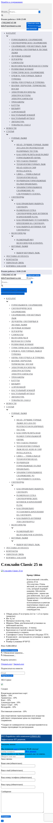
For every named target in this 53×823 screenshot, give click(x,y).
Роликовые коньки (22, 69)
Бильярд (15, 108)
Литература (17, 122)
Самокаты (17, 63)
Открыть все (6, 664)
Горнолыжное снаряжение (26, 40)
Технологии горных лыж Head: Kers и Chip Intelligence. (31, 167)
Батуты (15, 105)
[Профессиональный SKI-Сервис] (2, 684)
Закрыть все (19, 664)
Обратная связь (33, 23)
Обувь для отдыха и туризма (28, 82)
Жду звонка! (30, 751)
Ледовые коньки (21, 56)
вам (15, 749)
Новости (11, 128)
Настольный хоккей (23, 115)
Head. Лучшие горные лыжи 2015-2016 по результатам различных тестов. (32, 148)
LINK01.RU (35, 736)
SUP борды (17, 59)
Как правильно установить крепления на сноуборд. (30, 511)
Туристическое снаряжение (27, 72)
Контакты (12, 259)
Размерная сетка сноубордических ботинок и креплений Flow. (32, 213)
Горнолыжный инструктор (33, 27)
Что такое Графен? (26, 161)
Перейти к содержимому (12, 2)
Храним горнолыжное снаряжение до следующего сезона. (29, 190)
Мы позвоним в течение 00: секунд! (19, 749)
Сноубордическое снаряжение (29, 43)
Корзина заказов (16, 266)
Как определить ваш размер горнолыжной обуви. (28, 436)
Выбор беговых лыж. (28, 253)
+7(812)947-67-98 (8, 23)
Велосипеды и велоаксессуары (29, 66)
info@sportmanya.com (11, 26)
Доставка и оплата (17, 256)
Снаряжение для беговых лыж (28, 46)
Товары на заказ (21, 125)
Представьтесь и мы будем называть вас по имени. (23, 754)
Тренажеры (17, 102)
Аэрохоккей (18, 112)
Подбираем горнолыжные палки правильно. (28, 465)
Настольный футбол (23, 118)
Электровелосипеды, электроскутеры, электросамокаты (23, 95)
